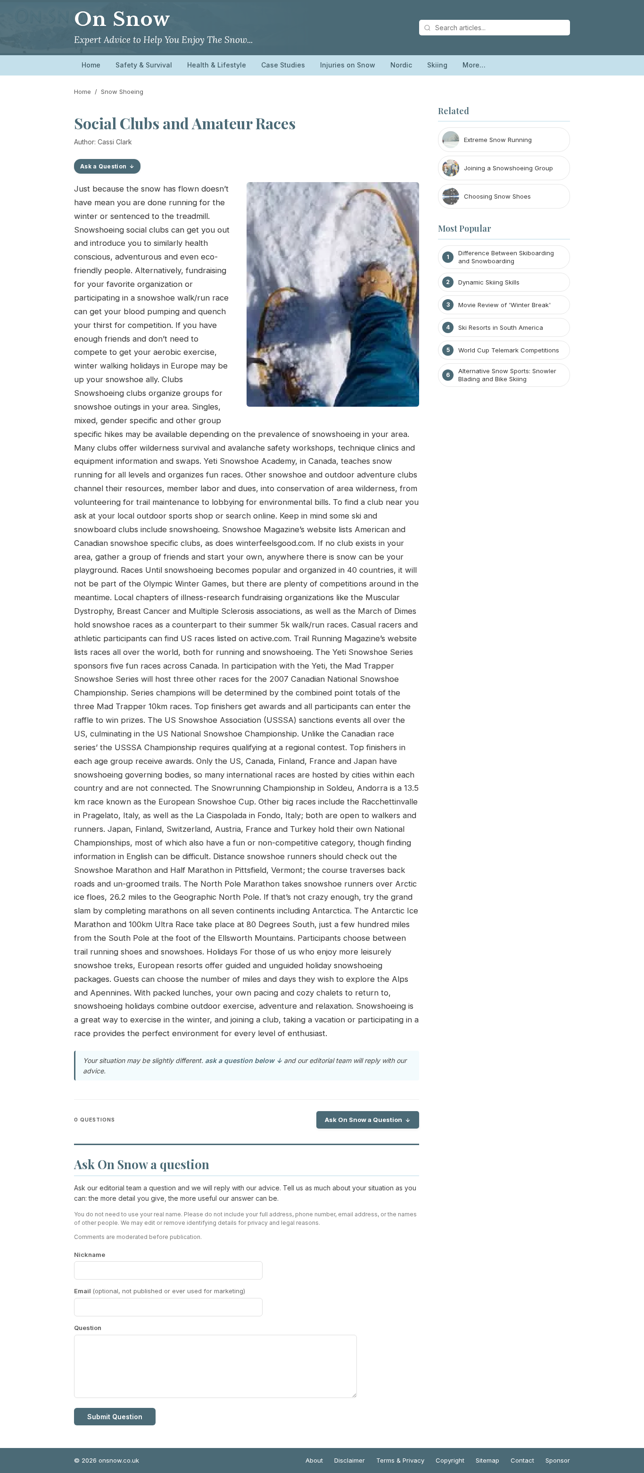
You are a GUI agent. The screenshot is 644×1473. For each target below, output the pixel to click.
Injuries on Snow (347, 65)
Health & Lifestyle (216, 65)
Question (87, 1327)
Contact (522, 1460)
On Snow (122, 19)
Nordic (401, 65)
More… (474, 65)
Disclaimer (349, 1460)
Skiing (437, 65)
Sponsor (557, 1460)
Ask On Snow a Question (363, 1119)
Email (159, 1291)
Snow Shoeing (122, 91)
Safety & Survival (144, 65)
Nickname (89, 1254)
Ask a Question (103, 166)
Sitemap (487, 1460)
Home (91, 65)
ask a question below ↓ (243, 1060)
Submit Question (114, 1417)
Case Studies (283, 65)
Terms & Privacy (400, 1460)
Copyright (450, 1460)
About (314, 1460)
